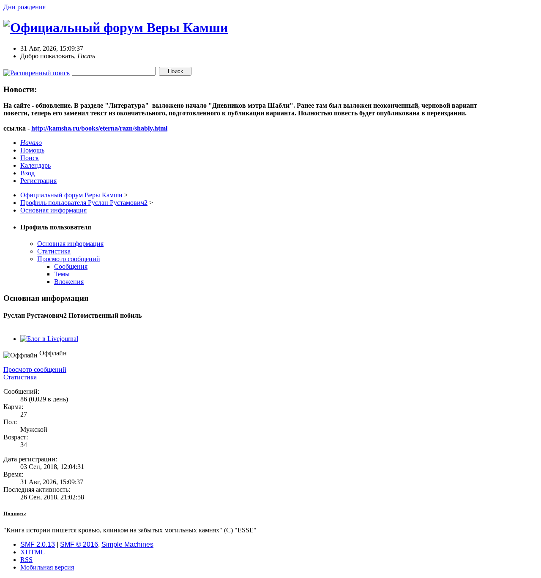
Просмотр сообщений (68, 258)
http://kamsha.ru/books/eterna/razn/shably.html (99, 128)
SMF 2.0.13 (37, 544)
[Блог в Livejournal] (49, 338)
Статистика (54, 251)
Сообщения (70, 266)
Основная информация (70, 243)
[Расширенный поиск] (36, 70)
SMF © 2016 (79, 544)
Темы (62, 274)
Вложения (69, 281)
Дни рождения (25, 7)
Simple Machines (127, 544)
